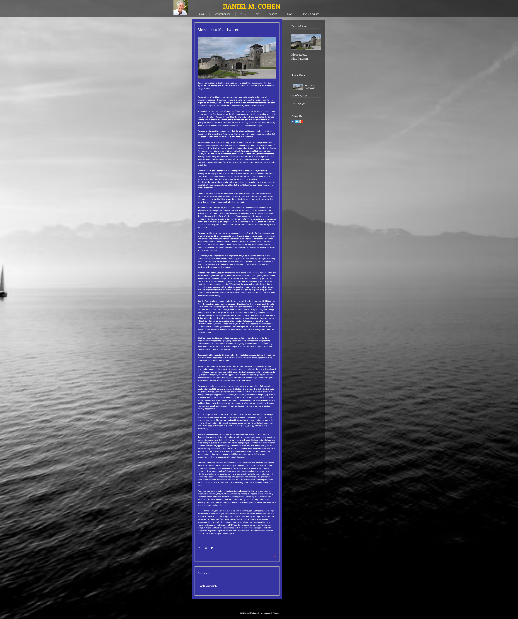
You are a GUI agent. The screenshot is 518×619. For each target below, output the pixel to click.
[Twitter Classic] (297, 121)
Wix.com (276, 613)
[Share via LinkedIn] (212, 547)
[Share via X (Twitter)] (205, 547)
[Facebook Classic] (292, 121)
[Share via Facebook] (199, 547)
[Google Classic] (301, 121)
